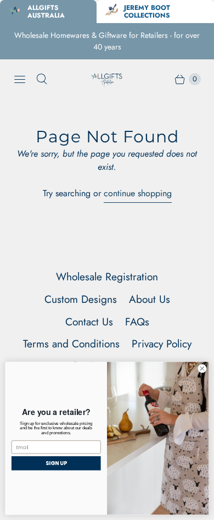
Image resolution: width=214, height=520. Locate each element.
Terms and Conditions (71, 343)
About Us (149, 299)
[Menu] (20, 79)
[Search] (42, 79)
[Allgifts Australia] (107, 79)
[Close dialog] (202, 368)
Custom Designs (80, 299)
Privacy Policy (162, 343)
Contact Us (89, 321)
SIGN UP (56, 463)
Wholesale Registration (107, 276)
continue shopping (138, 193)
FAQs (137, 321)
